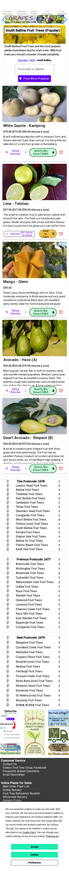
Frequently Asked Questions (21, 771)
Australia (22, 60)
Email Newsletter (14, 774)
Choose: (19, 234)
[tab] (7, 12)
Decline (34, 854)
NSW (32, 60)
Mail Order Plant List (16, 786)
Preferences (34, 862)
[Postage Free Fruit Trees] (10, 749)
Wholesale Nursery (15, 797)
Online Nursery (12, 790)
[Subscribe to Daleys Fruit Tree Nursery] (10, 724)
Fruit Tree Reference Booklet (21, 793)
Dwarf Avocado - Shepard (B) (28, 438)
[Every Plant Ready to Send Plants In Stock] (34, 732)
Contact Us (10, 764)
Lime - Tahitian (16, 203)
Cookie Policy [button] (29, 832)
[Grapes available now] (34, 22)
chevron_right (59, 481)
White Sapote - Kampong (24, 125)
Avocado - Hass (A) (20, 359)
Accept (34, 847)
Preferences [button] (52, 836)
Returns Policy (12, 800)
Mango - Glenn (15, 281)
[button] (31, 21)
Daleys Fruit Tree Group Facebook (24, 767)
